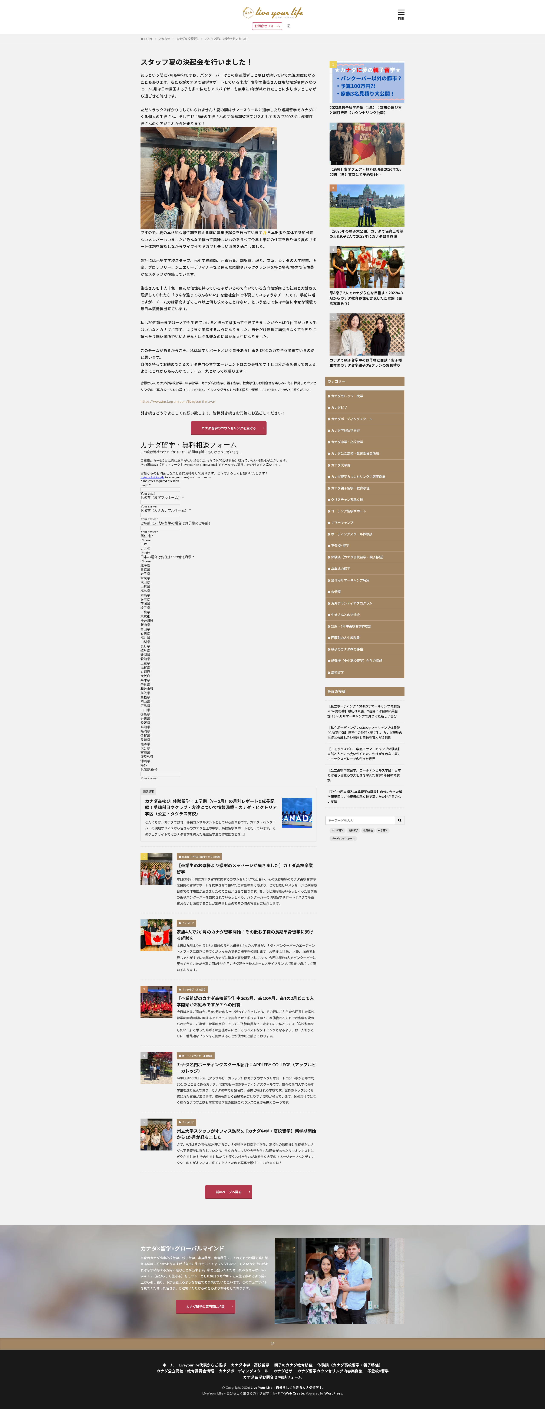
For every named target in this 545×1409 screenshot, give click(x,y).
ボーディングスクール (343, 838)
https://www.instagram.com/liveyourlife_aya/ (178, 401)
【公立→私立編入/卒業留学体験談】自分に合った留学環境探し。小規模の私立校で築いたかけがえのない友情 (364, 796)
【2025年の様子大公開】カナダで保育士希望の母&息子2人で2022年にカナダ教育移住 (366, 234)
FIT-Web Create (291, 1393)
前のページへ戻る (228, 1192)
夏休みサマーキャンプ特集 (350, 580)
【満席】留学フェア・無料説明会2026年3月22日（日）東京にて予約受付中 (366, 172)
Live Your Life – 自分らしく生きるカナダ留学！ (286, 1387)
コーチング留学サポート (348, 511)
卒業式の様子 (340, 569)
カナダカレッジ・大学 (347, 396)
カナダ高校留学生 (187, 38)
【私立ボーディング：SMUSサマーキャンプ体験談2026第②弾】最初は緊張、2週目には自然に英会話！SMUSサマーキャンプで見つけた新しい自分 (363, 711)
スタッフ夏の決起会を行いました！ (227, 38)
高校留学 (337, 672)
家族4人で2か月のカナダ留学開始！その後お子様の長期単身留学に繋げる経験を (245, 935)
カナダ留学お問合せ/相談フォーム (272, 1377)
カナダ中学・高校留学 (194, 989)
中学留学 (382, 830)
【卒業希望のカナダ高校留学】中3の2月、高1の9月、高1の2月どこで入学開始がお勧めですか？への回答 (245, 1001)
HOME (148, 39)
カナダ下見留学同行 (345, 430)
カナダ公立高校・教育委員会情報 (355, 453)
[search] (399, 820)
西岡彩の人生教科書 (345, 638)
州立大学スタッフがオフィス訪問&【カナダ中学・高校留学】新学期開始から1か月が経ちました (246, 1134)
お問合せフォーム (267, 26)
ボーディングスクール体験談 (197, 1056)
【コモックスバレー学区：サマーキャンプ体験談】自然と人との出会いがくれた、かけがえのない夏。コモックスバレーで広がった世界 (364, 754)
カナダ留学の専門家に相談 (205, 1307)
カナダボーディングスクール (351, 419)
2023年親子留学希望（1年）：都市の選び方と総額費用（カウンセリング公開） (366, 110)
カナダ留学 (337, 830)
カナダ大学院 (340, 465)
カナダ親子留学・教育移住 (350, 488)
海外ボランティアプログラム (351, 603)
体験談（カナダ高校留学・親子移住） (358, 557)
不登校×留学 (340, 545)
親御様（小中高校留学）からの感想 (201, 856)
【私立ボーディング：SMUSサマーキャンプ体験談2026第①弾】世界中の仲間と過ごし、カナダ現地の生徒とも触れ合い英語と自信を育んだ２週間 (364, 732)
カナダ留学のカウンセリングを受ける (229, 428)
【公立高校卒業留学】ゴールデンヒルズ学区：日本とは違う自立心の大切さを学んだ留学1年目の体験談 (364, 775)
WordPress (333, 1393)
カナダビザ (188, 923)
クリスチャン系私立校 (347, 500)
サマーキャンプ (342, 522)
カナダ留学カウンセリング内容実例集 (358, 477)
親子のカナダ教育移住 (347, 649)
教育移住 (368, 830)
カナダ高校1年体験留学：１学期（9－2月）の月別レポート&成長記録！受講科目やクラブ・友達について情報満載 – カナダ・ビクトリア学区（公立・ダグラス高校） (211, 807)
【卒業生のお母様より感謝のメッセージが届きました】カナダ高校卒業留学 (245, 868)
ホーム (168, 1365)
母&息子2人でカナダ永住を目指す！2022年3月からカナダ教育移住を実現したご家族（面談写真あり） (366, 298)
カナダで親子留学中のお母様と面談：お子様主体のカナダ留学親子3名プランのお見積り (366, 363)
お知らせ (164, 38)
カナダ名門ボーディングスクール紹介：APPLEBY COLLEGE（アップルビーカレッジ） (246, 1067)
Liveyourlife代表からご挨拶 (202, 1365)
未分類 (336, 592)
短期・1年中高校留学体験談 (351, 626)
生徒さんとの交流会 (345, 615)
